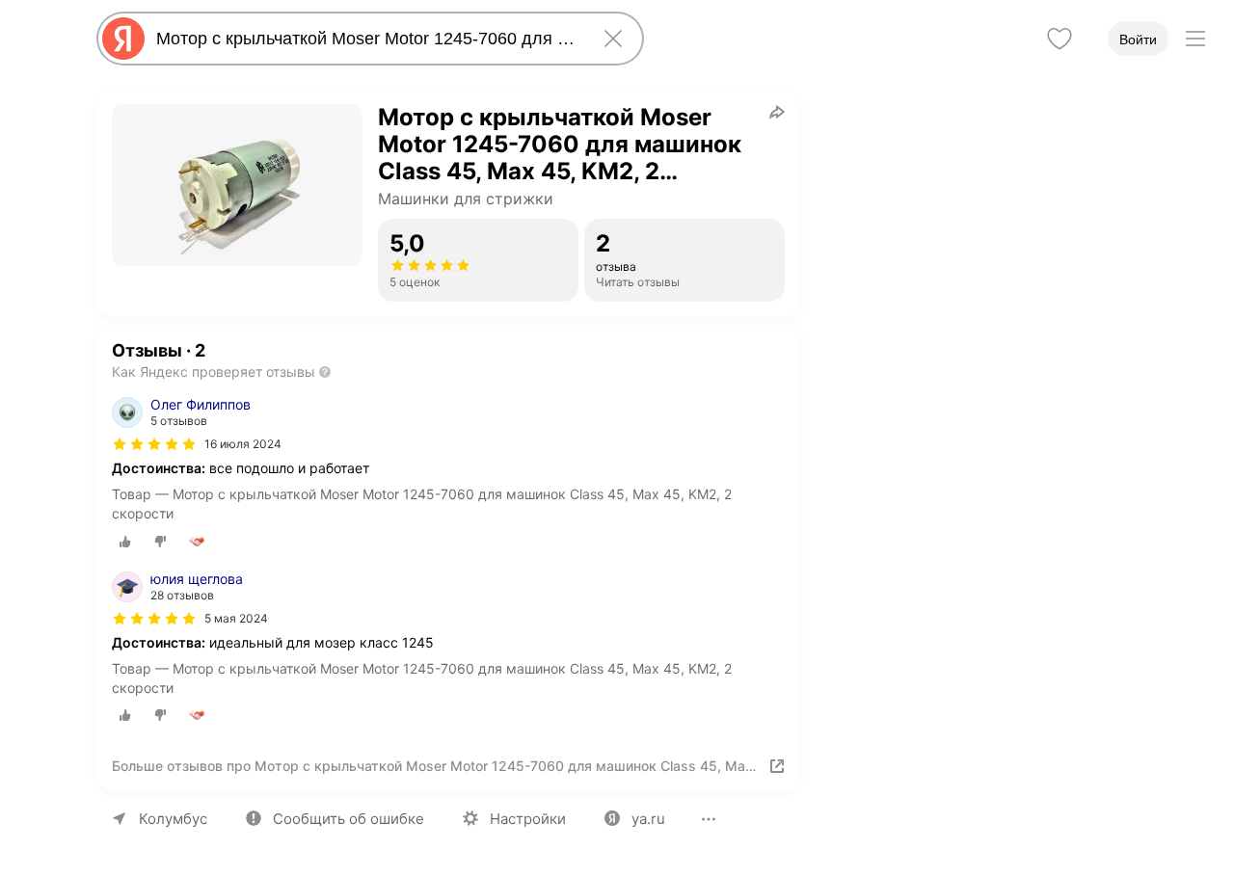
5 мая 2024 (236, 618)
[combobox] (366, 38)
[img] (154, 444)
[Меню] (1195, 38)
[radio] (125, 541)
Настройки (528, 819)
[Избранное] (1059, 38)
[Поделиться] (777, 111)
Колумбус (173, 819)
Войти (1138, 39)
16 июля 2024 (243, 444)
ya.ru (648, 819)
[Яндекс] (123, 38)
